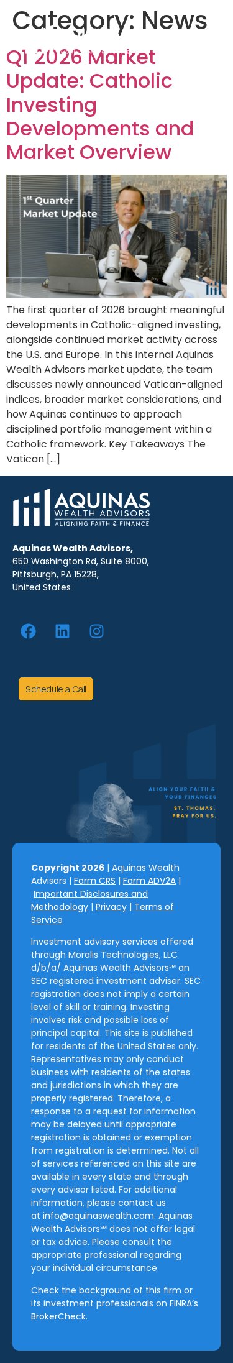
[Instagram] (96, 630)
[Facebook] (27, 630)
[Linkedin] (62, 630)
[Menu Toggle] (202, 40)
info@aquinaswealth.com (97, 1215)
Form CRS (95, 880)
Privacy (111, 907)
